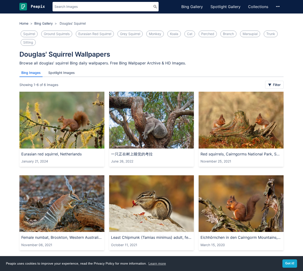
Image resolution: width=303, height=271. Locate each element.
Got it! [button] (289, 263)
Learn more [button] (157, 263)
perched (207, 34)
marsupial (250, 34)
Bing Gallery (192, 6)
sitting (28, 42)
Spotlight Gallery (225, 6)
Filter (276, 85)
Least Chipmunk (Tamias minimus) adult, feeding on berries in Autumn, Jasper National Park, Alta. (151, 237)
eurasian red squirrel (94, 34)
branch (228, 34)
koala (174, 34)
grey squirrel (130, 34)
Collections (258, 6)
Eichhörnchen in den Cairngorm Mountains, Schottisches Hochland (241, 237)
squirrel (29, 34)
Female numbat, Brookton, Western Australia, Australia (61, 237)
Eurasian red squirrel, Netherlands (51, 154)
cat (189, 34)
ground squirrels (57, 34)
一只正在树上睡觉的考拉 (132, 154)
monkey (155, 34)
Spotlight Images (61, 73)
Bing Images (31, 73)
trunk (270, 34)
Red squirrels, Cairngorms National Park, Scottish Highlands (241, 154)
